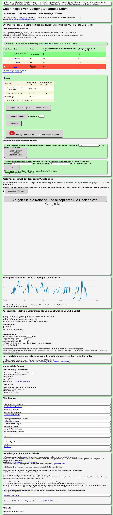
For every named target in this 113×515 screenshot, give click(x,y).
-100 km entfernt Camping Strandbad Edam (15, 153)
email (23, 511)
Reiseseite (13, 123)
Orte (49, 44)
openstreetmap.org (31, 462)
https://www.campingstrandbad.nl (19, 381)
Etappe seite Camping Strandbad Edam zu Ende (28, 108)
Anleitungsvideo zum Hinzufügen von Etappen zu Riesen (37, 135)
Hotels (75, 44)
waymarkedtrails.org (18, 462)
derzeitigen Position (16, 191)
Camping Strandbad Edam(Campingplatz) (22, 19)
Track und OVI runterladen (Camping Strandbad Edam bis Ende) (49, 362)
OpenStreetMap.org (24, 501)
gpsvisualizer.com (59, 464)
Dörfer (55, 44)
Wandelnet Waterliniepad (11, 495)
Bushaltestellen (65, 44)
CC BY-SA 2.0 (47, 501)
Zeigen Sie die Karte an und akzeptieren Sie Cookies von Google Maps (55, 200)
